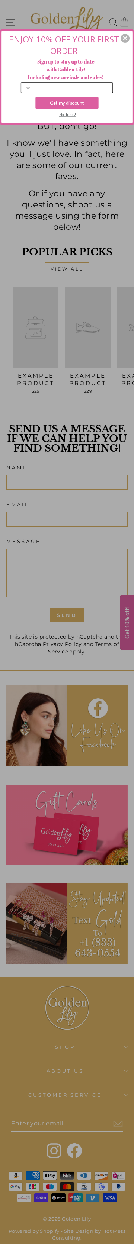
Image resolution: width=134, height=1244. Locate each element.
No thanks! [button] (67, 115)
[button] (125, 38)
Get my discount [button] (67, 103)
